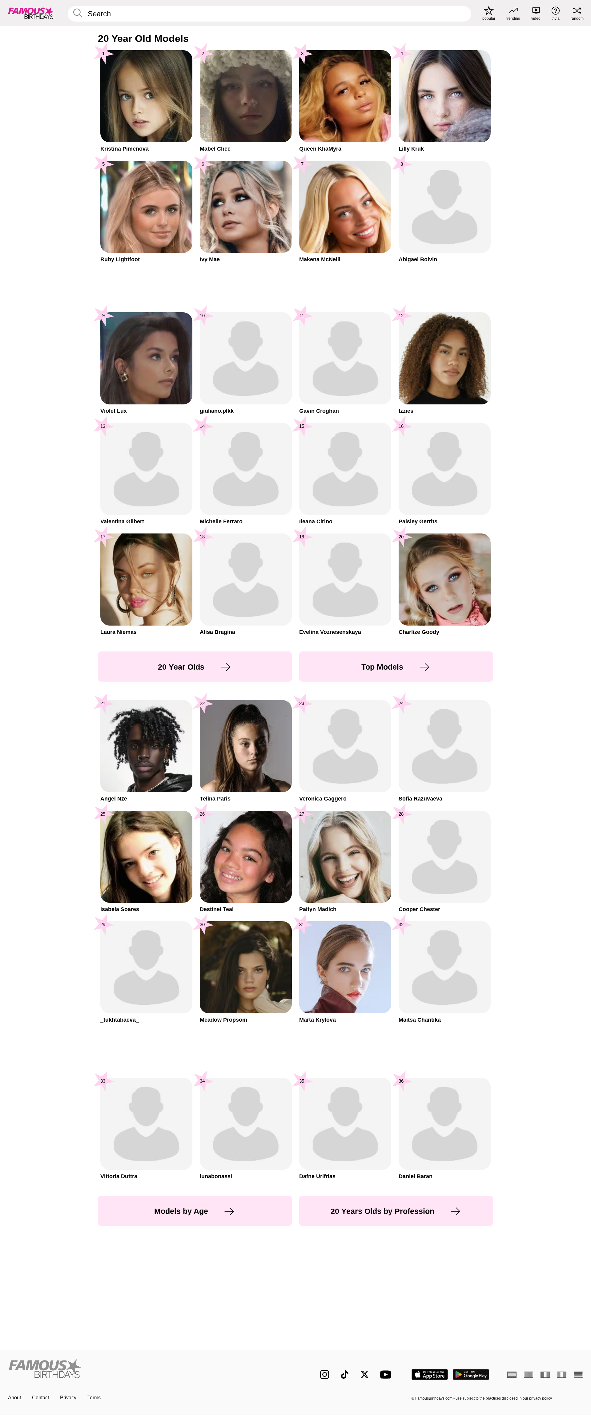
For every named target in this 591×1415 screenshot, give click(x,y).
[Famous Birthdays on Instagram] (324, 1374)
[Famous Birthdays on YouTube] (387, 1374)
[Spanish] (512, 1375)
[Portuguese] (528, 1375)
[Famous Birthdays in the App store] (430, 1374)
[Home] (150, 1369)
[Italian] (561, 1375)
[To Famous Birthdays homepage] (31, 13)
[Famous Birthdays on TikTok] (344, 1374)
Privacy (68, 1397)
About (14, 1397)
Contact (40, 1397)
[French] (545, 1375)
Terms (94, 1397)
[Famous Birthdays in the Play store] (471, 1374)
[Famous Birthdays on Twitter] (364, 1374)
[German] (578, 1375)
